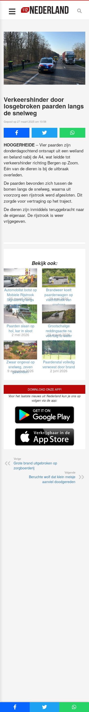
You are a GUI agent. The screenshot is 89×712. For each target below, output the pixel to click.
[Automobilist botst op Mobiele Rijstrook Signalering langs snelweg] (20, 277)
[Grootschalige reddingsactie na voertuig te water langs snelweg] (58, 313)
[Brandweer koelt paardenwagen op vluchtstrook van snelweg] (58, 277)
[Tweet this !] (44, 133)
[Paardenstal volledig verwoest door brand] (58, 350)
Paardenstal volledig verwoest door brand (59, 364)
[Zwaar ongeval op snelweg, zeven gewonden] (20, 350)
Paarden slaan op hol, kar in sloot (20, 328)
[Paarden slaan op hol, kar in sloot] (20, 313)
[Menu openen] (12, 11)
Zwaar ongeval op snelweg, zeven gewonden (20, 366)
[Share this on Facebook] (16, 133)
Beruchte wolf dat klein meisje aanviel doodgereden (52, 477)
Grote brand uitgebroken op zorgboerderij (35, 463)
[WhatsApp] (72, 133)
